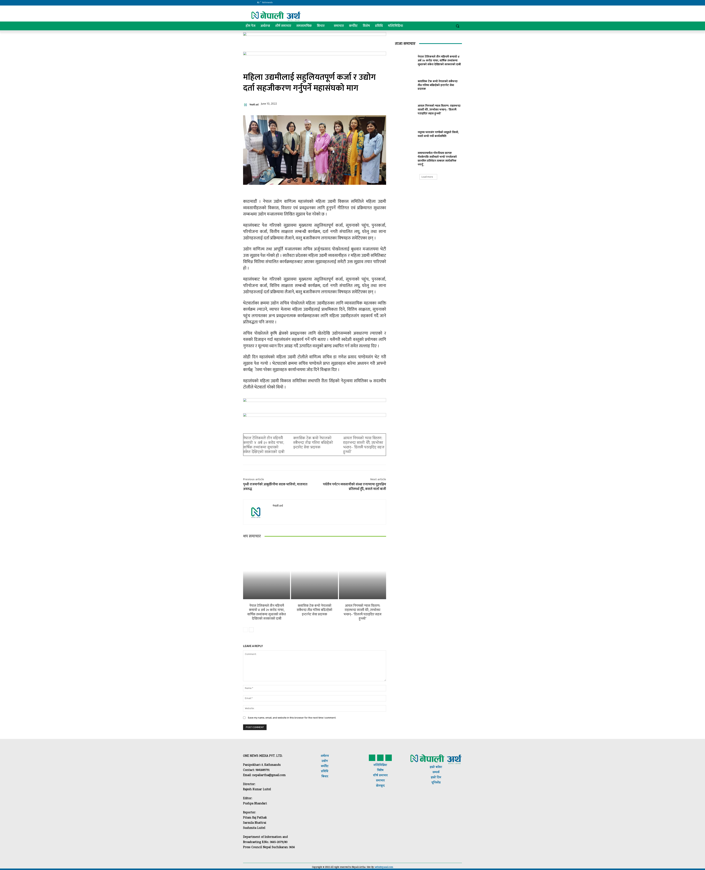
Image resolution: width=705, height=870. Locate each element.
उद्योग (324, 761)
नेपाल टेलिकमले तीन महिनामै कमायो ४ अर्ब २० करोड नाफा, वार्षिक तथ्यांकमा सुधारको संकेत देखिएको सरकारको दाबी (264, 445)
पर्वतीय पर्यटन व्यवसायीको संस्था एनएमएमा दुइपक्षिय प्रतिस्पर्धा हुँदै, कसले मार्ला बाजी (354, 487)
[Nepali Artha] (276, 16)
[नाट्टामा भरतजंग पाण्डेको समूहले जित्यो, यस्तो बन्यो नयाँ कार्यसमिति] (405, 134)
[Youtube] (448, 3)
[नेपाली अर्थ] (246, 104)
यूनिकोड (435, 782)
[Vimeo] (443, 3)
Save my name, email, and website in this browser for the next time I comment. (292, 717)
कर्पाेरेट (324, 766)
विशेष (380, 770)
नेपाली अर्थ (254, 105)
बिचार (324, 776)
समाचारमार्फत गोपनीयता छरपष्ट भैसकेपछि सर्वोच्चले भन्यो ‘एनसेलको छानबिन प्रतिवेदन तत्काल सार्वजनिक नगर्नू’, (437, 159)
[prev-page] (245, 629)
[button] (457, 26)
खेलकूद (380, 786)
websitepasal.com (384, 867)
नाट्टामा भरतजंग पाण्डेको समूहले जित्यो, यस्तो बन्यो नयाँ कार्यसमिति (438, 134)
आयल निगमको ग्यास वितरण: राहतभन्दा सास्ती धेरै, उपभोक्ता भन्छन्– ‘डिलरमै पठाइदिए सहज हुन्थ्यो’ (363, 445)
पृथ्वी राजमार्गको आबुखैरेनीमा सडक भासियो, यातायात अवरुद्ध (275, 487)
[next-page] (251, 629)
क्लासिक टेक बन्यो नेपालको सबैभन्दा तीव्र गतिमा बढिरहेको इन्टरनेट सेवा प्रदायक (313, 443)
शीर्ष (375, 775)
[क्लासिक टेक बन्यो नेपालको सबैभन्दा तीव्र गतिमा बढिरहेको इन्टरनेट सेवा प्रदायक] (314, 571)
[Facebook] (428, 3)
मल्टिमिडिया (380, 765)
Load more (427, 176)
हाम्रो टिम (436, 777)
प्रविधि (324, 771)
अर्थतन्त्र (325, 756)
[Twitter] (438, 3)
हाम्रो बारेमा (436, 767)
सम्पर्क (436, 772)
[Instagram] (433, 3)
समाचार (383, 775)
